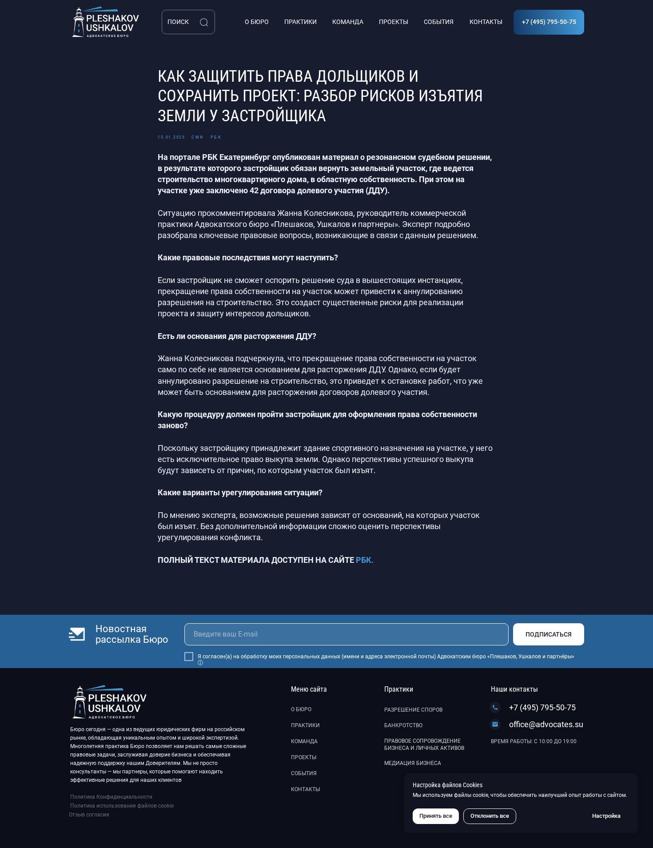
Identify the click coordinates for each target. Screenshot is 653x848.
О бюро (301, 709)
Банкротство (403, 725)
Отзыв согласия (89, 815)
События (304, 773)
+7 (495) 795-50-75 (542, 707)
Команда (304, 741)
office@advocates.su (546, 724)
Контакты (305, 789)
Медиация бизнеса (412, 763)
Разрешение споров (413, 710)
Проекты (303, 757)
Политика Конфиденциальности (111, 797)
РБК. (365, 560)
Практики (305, 725)
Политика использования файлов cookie (122, 806)
